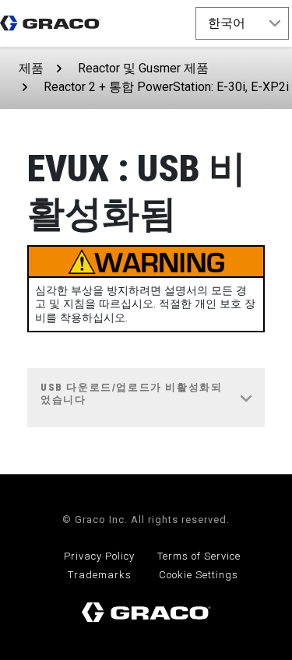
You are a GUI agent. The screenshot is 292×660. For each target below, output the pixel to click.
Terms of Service (199, 556)
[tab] (146, 398)
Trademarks (100, 575)
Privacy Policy (99, 556)
